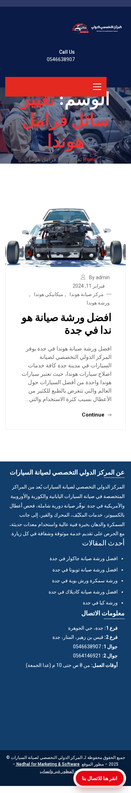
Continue (94, 415)
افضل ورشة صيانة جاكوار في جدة (84, 558)
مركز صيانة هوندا (87, 294)
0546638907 (61, 59)
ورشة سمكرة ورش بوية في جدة (85, 580)
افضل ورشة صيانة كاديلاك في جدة (83, 592)
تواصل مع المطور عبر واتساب (65, 771)
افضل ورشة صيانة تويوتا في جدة (85, 569)
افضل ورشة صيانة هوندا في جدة (66, 323)
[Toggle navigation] (97, 86)
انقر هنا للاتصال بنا (99, 778)
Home (89, 159)
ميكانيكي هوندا (48, 294)
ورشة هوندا (98, 303)
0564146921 (87, 655)
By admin (99, 277)
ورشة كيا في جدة (100, 602)
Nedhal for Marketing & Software (47, 764)
